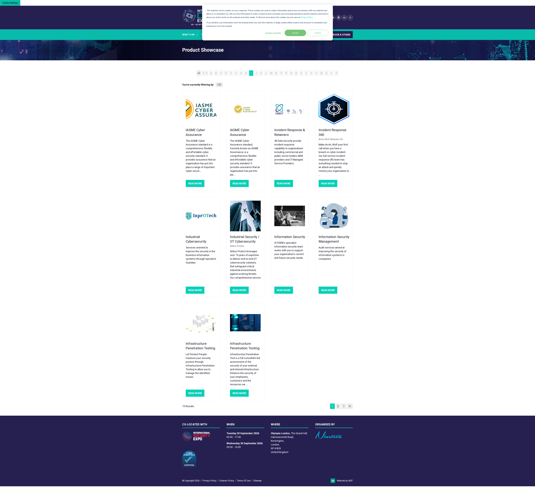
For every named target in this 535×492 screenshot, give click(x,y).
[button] (341, 34)
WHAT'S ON (188, 34)
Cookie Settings (10, 3)
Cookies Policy (226, 480)
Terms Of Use (244, 480)
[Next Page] (343, 406)
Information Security (289, 237)
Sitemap (257, 480)
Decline (318, 33)
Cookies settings (273, 33)
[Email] (344, 17)
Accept (295, 33)
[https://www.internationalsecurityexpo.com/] (196, 440)
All (198, 73)
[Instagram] (350, 17)
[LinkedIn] (338, 17)
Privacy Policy (307, 17)
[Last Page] (350, 406)
